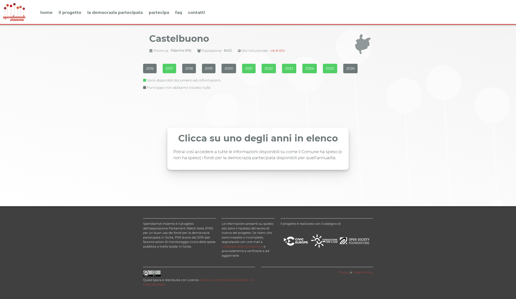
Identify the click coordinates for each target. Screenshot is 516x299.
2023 (289, 68)
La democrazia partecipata (115, 12)
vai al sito (277, 50)
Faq (178, 12)
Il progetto (70, 12)
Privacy (344, 272)
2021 (249, 68)
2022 (269, 68)
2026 (350, 68)
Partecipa (159, 12)
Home (46, 12)
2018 (189, 68)
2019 (208, 68)
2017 (169, 68)
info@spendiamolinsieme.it (242, 246)
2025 (330, 68)
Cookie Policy (363, 272)
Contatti (196, 12)
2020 (229, 68)
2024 (309, 68)
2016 (150, 68)
